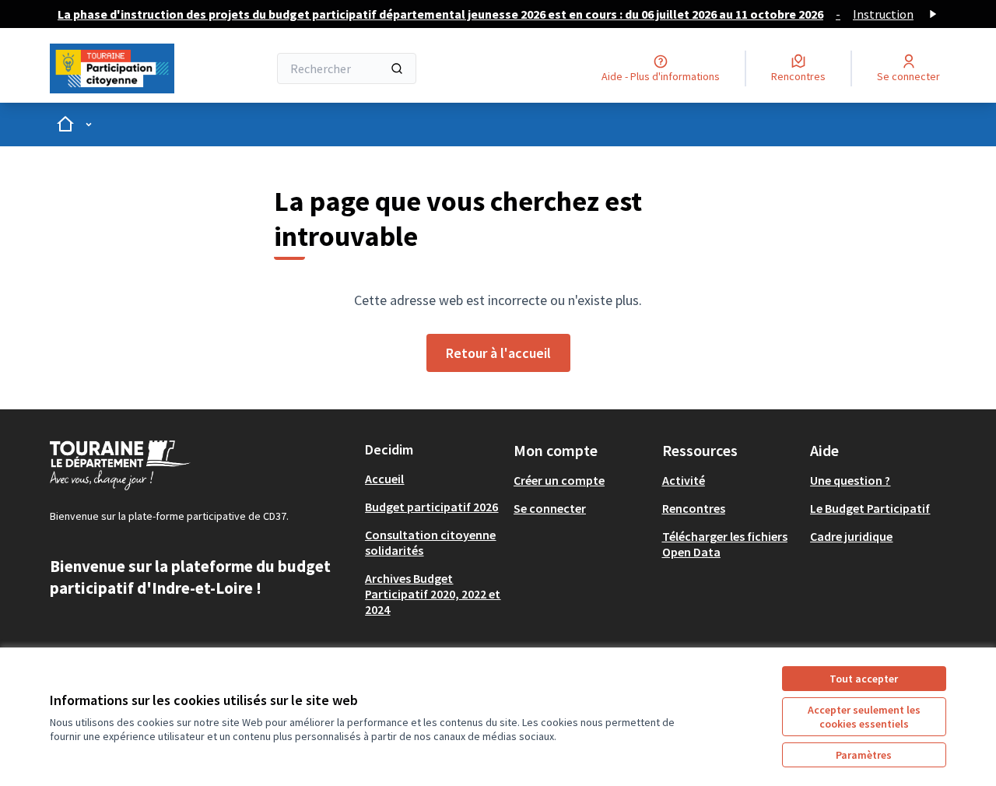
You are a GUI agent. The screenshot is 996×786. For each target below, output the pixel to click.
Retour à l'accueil (498, 353)
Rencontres (693, 508)
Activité (683, 480)
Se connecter (550, 508)
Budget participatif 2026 (431, 506)
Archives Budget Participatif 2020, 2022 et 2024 (432, 593)
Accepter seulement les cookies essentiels (864, 717)
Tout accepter (863, 679)
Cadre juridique (851, 536)
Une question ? (850, 480)
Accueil (384, 478)
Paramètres (864, 755)
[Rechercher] (396, 68)
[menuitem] (433, 478)
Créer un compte (559, 480)
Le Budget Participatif (870, 508)
